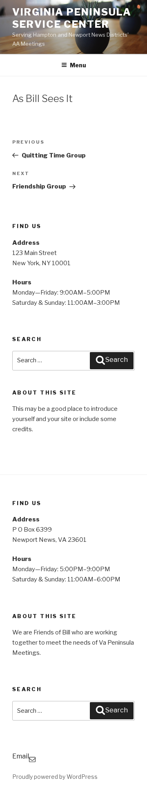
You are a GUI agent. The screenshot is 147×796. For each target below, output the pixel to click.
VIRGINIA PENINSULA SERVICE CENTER (71, 18)
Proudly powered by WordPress (55, 776)
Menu (78, 65)
